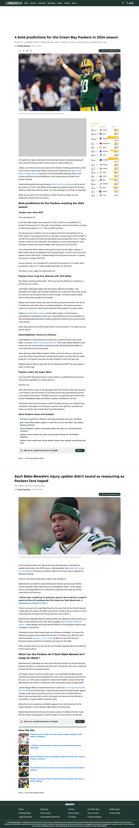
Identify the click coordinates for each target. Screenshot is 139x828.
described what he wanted (35, 313)
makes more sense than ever (44, 343)
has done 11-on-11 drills (42, 638)
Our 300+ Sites (93, 809)
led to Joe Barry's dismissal (63, 184)
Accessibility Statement (50, 817)
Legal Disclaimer (25, 817)
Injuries (67, 3)
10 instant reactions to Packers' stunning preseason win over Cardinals (51, 419)
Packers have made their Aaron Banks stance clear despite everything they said (53, 441)
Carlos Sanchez (23, 489)
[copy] (31, 50)
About (21, 809)
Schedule (41, 3)
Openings (44, 809)
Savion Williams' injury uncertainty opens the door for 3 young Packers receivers (51, 430)
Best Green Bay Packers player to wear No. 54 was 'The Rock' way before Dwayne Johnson (51, 424)
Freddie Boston (23, 46)
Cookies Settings (94, 817)
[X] (127, 3)
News (26, 3)
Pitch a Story (45, 813)
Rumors (33, 3)
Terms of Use (92, 813)
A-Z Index (72, 817)
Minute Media (16, 822)
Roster (59, 3)
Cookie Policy (114, 813)
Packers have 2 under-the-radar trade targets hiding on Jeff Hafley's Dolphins (49, 436)
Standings (51, 3)
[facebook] (123, 3)
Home (21, 458)
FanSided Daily (25, 813)
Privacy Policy (73, 813)
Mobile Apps (114, 809)
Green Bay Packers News (34, 458)
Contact (71, 809)
